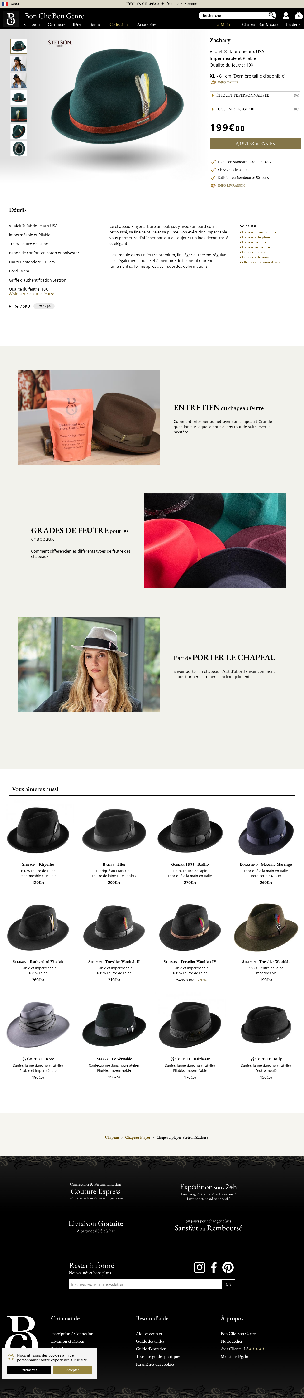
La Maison (224, 24)
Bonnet (95, 24)
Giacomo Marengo (266, 864)
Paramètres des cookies (155, 1364)
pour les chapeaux (80, 533)
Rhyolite (38, 864)
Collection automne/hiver (260, 262)
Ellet (114, 864)
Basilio (190, 864)
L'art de (225, 657)
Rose (40, 1058)
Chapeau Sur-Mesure (260, 24)
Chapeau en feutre (255, 247)
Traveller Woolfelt (266, 961)
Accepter (72, 1370)
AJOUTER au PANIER (255, 143)
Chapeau (32, 24)
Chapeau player (252, 252)
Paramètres (29, 1370)
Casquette (56, 24)
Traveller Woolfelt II (114, 961)
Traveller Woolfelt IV (190, 961)
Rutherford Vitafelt (38, 961)
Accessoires (146, 24)
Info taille (228, 82)
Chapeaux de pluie (255, 237)
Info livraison (231, 185)
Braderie (293, 24)
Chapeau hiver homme (258, 232)
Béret (77, 24)
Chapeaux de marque (257, 257)
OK (228, 1284)
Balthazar (192, 1058)
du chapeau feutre (219, 407)
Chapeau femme (253, 242)
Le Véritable (114, 1058)
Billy (268, 1058)
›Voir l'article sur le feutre (31, 293)
